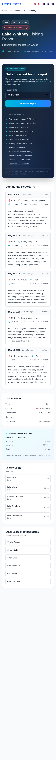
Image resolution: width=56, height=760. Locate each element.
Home (4, 11)
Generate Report (28, 103)
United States (16, 11)
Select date (11, 90)
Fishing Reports (11, 3)
